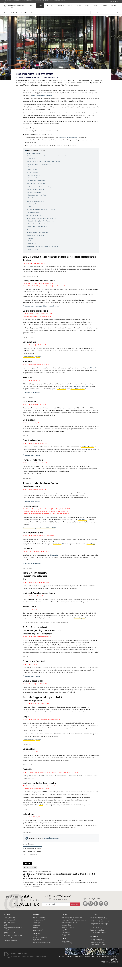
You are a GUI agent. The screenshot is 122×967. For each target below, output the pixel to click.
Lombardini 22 (82, 520)
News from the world (9, 932)
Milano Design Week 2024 (97, 942)
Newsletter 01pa (66, 934)
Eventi (25, 871)
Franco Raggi (91, 544)
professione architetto (14, 5)
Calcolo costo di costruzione (97, 930)
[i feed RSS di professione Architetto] (85, 903)
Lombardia (37, 871)
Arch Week (36, 95)
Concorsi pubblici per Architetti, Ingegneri (72, 917)
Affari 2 (30, 207)
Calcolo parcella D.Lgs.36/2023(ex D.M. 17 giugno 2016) (98, 919)
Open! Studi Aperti (47, 95)
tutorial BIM (93, 934)
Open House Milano (30, 867)
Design (5, 925)
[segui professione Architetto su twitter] (101, 903)
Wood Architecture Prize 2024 (98, 944)
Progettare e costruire (9, 934)
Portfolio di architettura (67, 927)
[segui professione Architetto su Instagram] (90, 903)
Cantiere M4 (32, 244)
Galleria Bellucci (33, 241)
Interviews (6, 939)
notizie (70, 5)
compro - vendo (37, 922)
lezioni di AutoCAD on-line (40, 937)
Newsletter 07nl (66, 932)
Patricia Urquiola (79, 618)
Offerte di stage (65, 924)
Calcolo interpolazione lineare (98, 932)
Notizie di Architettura (9, 922)
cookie (109, 956)
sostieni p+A (86, 956)
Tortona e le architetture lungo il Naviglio (40, 187)
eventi (10, 7)
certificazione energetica (39, 929)
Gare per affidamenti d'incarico (69, 922)
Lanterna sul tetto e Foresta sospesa (39, 164)
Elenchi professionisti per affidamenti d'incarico (74, 920)
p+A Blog (6, 929)
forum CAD (36, 936)
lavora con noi (96, 956)
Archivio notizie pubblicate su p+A (13, 927)
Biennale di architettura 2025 (97, 939)
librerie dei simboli (37, 939)
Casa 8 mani (32, 198)
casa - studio (36, 924)
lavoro (87, 5)
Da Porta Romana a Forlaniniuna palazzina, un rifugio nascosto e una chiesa (41, 217)
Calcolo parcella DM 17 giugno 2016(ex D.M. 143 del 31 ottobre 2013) (99, 922)
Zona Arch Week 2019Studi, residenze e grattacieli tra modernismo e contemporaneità (47, 154)
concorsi (61, 5)
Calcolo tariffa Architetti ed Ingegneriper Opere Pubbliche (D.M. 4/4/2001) (99, 928)
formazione (50, 5)
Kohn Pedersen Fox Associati (78, 386)
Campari (30, 238)
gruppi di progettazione (39, 917)
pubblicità (69, 956)
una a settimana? (60, 899)
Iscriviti (74, 904)
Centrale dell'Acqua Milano (36, 235)
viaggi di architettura (38, 920)
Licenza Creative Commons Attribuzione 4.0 (107, 961)
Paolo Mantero (61, 389)
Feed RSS (64, 936)
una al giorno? (61, 896)
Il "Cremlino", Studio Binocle (36, 183)
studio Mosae (90, 368)
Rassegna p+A (7, 942)
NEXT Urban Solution (78, 389)
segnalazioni (77, 956)
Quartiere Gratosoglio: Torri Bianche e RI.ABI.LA (43, 246)
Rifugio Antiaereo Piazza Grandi (38, 224)
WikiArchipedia (65, 941)
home (32, 5)
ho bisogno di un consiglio (39, 919)
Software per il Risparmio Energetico (42, 942)
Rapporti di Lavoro (66, 925)
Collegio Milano (33, 249)
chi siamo (61, 956)
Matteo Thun (57, 544)
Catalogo (6, 930)
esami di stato (36, 925)
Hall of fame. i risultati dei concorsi (13, 935)
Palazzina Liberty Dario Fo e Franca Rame (41, 221)
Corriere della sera (34, 167)
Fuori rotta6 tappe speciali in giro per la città (37, 231)
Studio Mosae (32, 170)
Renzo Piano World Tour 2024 (98, 941)
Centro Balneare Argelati (36, 189)
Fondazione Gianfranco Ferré (37, 195)
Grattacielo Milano (34, 175)
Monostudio (54, 555)
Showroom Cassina (34, 212)
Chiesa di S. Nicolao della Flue (37, 226)
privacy (104, 956)
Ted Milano (31, 159)
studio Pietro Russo (87, 447)
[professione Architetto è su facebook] (95, 903)
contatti (115, 956)
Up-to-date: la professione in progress (13, 937)
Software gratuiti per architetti (40, 941)
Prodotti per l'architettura (10, 940)
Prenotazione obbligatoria (31, 357)
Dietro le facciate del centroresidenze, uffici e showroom (36, 202)
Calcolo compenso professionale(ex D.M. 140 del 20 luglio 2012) (98, 925)
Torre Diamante (33, 172)
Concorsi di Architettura (10, 920)
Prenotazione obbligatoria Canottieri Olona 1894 (39, 528)
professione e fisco (37, 930)
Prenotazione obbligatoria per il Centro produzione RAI (41, 306)
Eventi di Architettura (9, 917)
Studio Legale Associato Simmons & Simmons (42, 209)
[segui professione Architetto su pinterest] (106, 903)
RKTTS (41, 805)
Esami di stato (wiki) (67, 943)
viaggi (79, 5)
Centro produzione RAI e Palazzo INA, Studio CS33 (44, 161)
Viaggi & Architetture (9, 924)
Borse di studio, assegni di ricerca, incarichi (72, 919)
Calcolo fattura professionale (97, 917)
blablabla (35, 927)
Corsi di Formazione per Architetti (12, 919)
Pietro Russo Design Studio (36, 181)
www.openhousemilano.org (68, 137)
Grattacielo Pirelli (33, 178)
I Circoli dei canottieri (34, 192)
